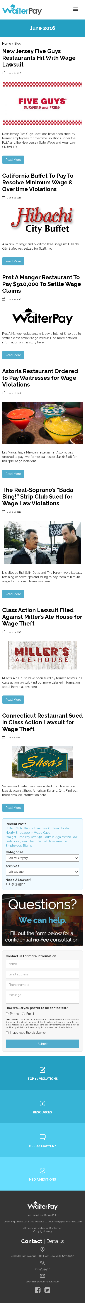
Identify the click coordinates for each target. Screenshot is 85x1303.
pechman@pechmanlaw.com (43, 1281)
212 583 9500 (42, 1269)
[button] (75, 9)
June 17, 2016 (14, 393)
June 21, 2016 (14, 198)
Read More (13, 159)
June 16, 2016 (14, 512)
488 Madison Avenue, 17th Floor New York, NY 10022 (42, 1256)
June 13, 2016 (14, 632)
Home (6, 43)
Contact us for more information (31, 956)
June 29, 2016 (14, 73)
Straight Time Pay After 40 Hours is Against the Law (41, 837)
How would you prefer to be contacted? (37, 1008)
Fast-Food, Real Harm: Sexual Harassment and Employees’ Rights (38, 843)
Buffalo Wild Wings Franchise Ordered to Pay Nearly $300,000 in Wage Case (38, 830)
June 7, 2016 (13, 737)
